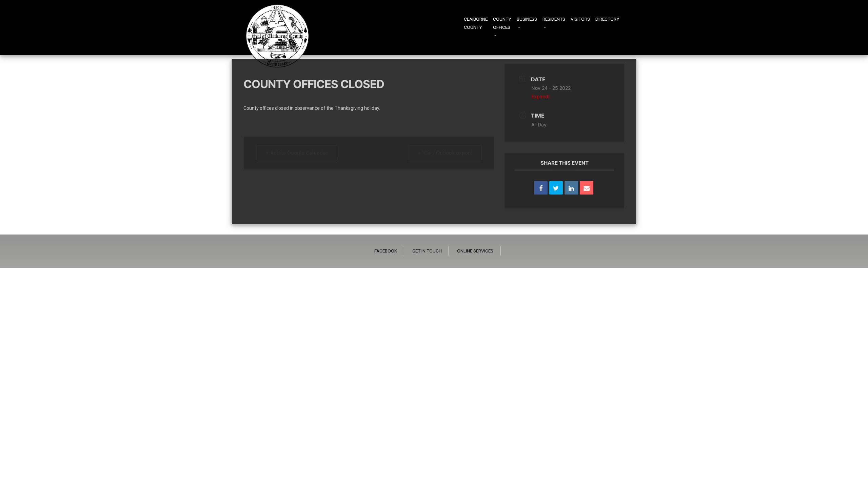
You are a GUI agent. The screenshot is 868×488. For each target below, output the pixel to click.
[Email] (586, 188)
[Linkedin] (571, 188)
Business (527, 19)
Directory (607, 19)
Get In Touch (427, 250)
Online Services (475, 250)
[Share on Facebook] (541, 188)
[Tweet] (556, 188)
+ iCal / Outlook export (445, 152)
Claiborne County (476, 23)
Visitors (580, 19)
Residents (553, 19)
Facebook (385, 250)
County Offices (502, 23)
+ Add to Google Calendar (296, 152)
